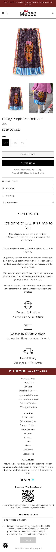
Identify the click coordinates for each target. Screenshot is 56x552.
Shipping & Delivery (28, 391)
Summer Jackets (28, 425)
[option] (28, 51)
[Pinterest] (29, 480)
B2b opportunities (28, 407)
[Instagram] (25, 480)
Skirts (28, 441)
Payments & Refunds (28, 395)
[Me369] (28, 13)
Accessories (28, 454)
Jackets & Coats (28, 421)
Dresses (28, 437)
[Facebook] (22, 480)
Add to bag (28, 154)
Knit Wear (28, 449)
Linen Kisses (28, 417)
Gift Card (28, 387)
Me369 (22, 548)
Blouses (28, 433)
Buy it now (28, 163)
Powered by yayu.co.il (33, 548)
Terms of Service (28, 403)
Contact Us (28, 382)
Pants (28, 445)
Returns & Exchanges (28, 399)
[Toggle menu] (3, 13)
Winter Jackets (28, 429)
